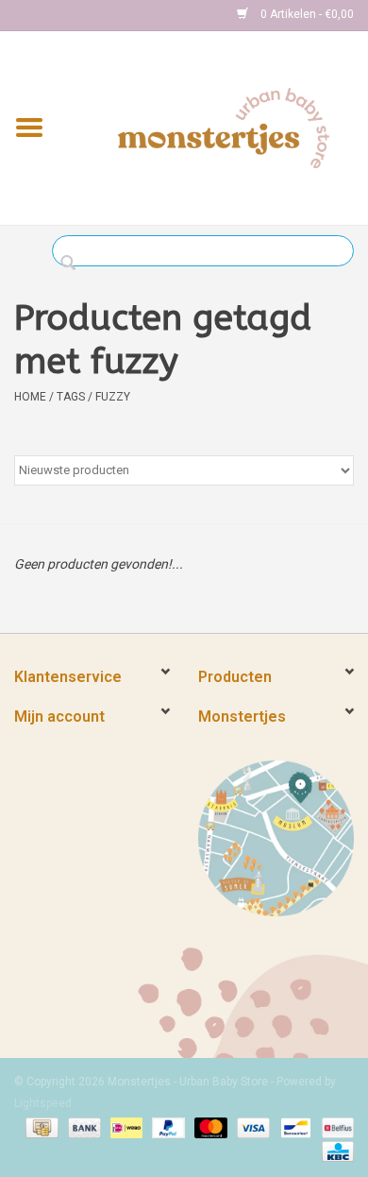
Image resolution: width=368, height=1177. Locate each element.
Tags (71, 396)
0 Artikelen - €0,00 (306, 14)
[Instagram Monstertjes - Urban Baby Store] (95, 15)
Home (30, 396)
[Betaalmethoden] (39, 1127)
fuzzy (112, 396)
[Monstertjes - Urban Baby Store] (223, 126)
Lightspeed (43, 1103)
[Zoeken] (73, 263)
